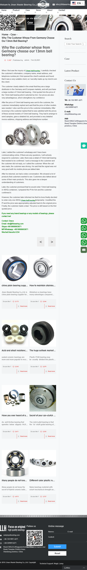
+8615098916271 (71, 107)
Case (28, 10)
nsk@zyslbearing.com (11, 535)
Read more (23, 306)
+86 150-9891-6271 (74, 100)
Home (3, 10)
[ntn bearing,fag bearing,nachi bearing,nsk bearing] (43, 4)
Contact (62, 10)
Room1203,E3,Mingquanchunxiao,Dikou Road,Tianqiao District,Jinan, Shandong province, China (15, 549)
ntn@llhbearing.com (65, 5)
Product (16, 10)
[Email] (84, 249)
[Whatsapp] (84, 220)
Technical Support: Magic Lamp (51, 563)
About (49, 10)
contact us (70, 80)
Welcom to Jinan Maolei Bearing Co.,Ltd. (20, 4)
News (38, 10)
